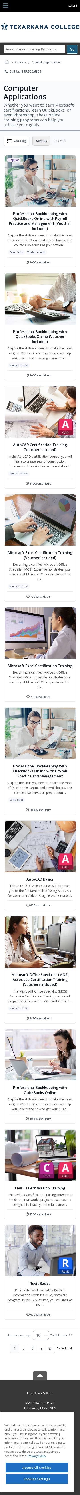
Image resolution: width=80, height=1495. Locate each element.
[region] (37, 1452)
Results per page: (19, 1335)
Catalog (20, 141)
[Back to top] (40, 1396)
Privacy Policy (37, 1456)
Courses (20, 62)
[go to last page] (50, 1348)
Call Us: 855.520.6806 (22, 71)
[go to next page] (41, 1348)
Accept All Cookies (36, 1468)
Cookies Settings (37, 1479)
